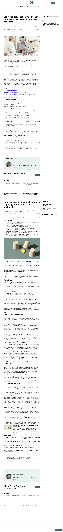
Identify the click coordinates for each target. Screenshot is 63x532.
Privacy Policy (30, 529)
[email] (25, 33)
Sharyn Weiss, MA (7, 29)
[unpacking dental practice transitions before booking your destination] (8, 427)
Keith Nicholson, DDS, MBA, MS (10, 213)
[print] (39, 33)
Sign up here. (11, 149)
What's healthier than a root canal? (10, 90)
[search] (6, 3)
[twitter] (21, 33)
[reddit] (23, 33)
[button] (4, 3)
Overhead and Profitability (8, 199)
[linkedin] (20, 33)
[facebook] (18, 33)
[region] (31, 530)
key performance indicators (24, 261)
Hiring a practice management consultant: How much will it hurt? (16, 92)
